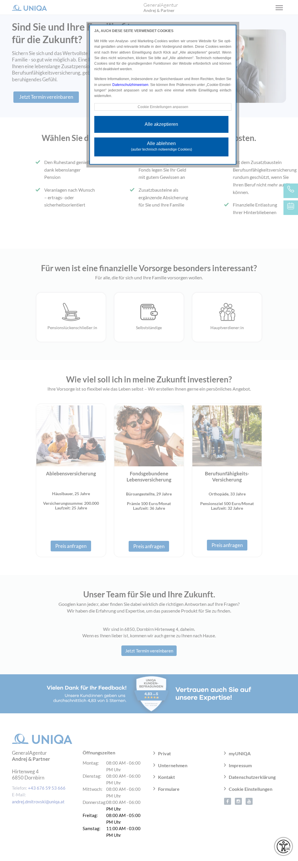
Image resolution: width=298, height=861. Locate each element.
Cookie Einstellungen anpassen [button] (163, 107)
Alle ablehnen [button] (161, 146)
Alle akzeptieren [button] (161, 124)
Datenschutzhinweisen (130, 85)
